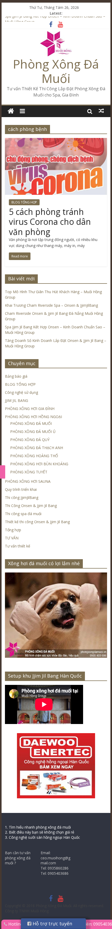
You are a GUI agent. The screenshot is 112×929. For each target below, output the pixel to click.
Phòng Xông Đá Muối (56, 71)
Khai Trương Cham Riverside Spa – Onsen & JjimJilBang (51, 305)
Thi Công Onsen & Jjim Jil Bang (31, 505)
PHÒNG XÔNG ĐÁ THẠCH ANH (36, 447)
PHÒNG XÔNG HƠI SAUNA (28, 481)
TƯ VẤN (11, 537)
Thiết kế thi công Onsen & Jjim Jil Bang (37, 521)
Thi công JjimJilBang (21, 497)
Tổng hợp (13, 529)
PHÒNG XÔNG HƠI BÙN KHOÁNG (39, 463)
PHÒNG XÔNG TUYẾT (28, 471)
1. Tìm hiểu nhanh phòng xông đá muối (38, 827)
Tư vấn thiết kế (17, 546)
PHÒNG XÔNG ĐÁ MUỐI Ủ (32, 431)
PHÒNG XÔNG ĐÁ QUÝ (29, 439)
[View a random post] (101, 111)
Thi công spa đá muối (23, 513)
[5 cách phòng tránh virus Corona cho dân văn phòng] (56, 141)
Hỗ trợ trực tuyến (51, 923)
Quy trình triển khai (21, 489)
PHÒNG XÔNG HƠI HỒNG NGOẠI (33, 416)
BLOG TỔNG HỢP (24, 202)
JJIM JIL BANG (16, 400)
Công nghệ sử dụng (21, 392)
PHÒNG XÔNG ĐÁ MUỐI (31, 423)
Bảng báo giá (16, 376)
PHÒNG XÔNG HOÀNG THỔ (34, 455)
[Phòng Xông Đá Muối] (56, 34)
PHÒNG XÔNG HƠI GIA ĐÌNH (29, 408)
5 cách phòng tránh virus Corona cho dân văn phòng (50, 221)
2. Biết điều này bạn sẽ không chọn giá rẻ (39, 832)
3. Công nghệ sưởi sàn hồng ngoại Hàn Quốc (42, 837)
